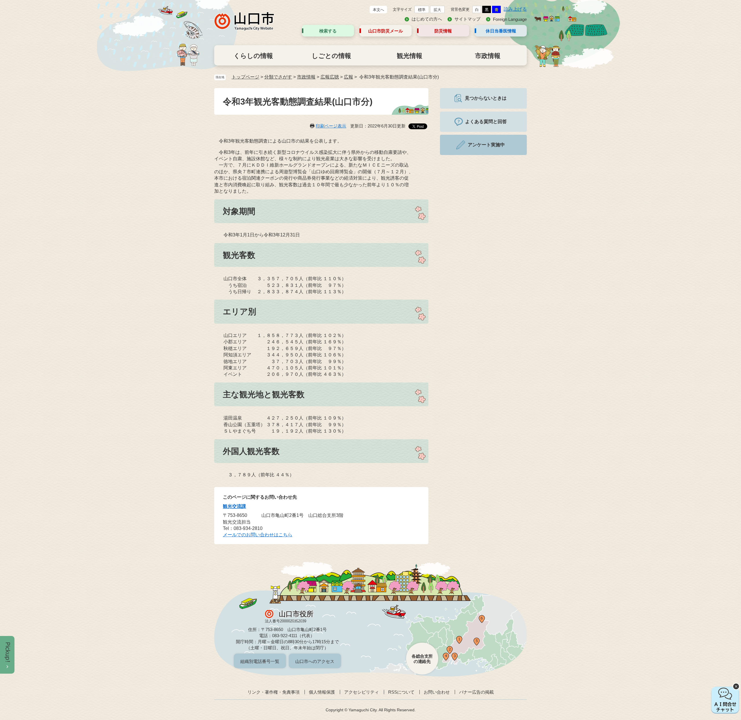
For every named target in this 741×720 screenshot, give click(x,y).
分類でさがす (278, 76)
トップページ (245, 76)
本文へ (378, 10)
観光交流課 (234, 506)
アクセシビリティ (361, 692)
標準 (421, 10)
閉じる (736, 686)
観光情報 (409, 55)
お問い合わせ (437, 692)
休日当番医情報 (501, 30)
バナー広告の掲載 (476, 692)
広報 (348, 76)
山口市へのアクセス (314, 661)
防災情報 (443, 30)
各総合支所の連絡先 (422, 659)
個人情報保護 (322, 692)
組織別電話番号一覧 (259, 661)
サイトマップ (467, 19)
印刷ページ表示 (331, 125)
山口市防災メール (385, 30)
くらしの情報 (253, 55)
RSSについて (401, 692)
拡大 (437, 10)
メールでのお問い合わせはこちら (257, 534)
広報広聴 (329, 76)
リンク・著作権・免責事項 (273, 692)
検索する (328, 30)
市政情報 (487, 55)
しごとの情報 (331, 55)
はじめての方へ (427, 19)
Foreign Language (510, 19)
